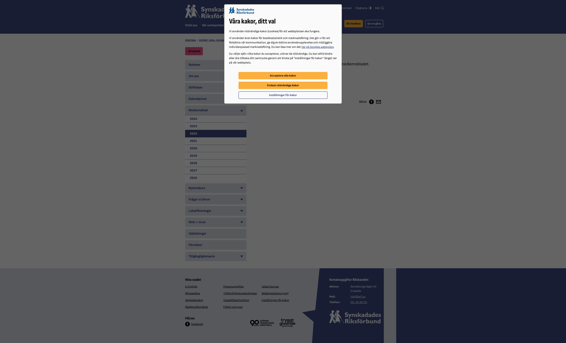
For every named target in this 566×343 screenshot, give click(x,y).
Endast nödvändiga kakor (283, 85)
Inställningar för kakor (283, 95)
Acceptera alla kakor (283, 75)
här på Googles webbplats (317, 47)
